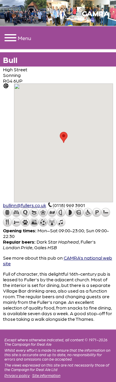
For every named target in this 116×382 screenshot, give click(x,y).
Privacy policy (17, 375)
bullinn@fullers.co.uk (24, 205)
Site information (46, 375)
